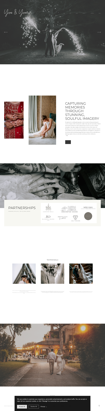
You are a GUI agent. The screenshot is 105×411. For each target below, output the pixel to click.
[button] (99, 406)
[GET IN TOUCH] (89, 379)
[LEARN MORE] (68, 142)
